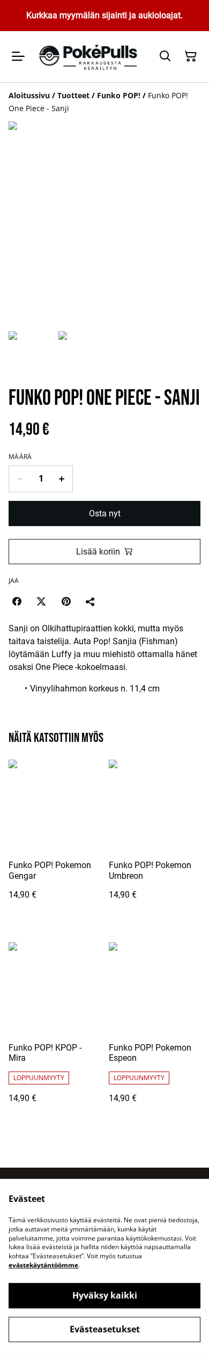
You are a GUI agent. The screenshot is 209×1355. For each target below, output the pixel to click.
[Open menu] (18, 56)
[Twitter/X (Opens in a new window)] (41, 601)
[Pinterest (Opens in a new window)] (66, 601)
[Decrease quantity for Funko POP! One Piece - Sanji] (20, 478)
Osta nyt (105, 513)
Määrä (20, 457)
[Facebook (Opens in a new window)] (17, 601)
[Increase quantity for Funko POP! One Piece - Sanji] (62, 478)
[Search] (165, 56)
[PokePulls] (89, 57)
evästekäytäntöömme (43, 1265)
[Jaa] (91, 601)
